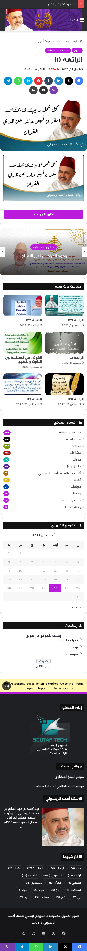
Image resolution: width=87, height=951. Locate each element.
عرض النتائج (43, 666)
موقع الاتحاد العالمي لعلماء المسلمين (58, 786)
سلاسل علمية (71, 500)
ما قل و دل (73, 466)
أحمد (76, 868)
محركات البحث (69, 640)
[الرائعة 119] (22, 384)
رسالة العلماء (72, 507)
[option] (43, 251)
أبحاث (77, 480)
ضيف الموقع (72, 439)
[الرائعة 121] (64, 343)
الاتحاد (14, 868)
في (77, 897)
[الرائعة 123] (64, 305)
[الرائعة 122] (22, 305)
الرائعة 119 (34, 399)
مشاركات (75, 452)
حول (22, 889)
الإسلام (57, 868)
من (24, 897)
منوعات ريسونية (57, 41)
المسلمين (34, 882)
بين (55, 889)
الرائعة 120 (76, 399)
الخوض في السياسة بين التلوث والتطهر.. (23, 360)
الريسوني (53, 875)
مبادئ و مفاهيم (43, 247)
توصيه (74, 647)
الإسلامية (35, 868)
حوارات (77, 459)
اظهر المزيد (44, 214)
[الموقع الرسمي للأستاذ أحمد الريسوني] (43, 20)
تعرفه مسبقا (69, 654)
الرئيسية (75, 41)
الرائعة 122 (34, 320)
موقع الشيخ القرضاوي (69, 776)
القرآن (55, 882)
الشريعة (30, 875)
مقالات (76, 446)
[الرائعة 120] (64, 384)
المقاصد (73, 889)
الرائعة (75, 875)
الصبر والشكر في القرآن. (61, 4)
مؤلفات (76, 486)
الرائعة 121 (76, 358)
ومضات (76, 493)
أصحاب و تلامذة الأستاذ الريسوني (59, 473)
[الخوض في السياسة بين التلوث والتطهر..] (22, 343)
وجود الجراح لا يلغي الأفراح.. (43, 256)
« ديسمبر (78, 607)
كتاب (60, 897)
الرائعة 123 (76, 320)
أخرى (41, 41)
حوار (38, 889)
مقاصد (42, 897)
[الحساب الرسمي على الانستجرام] (6, 686)
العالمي (74, 882)
